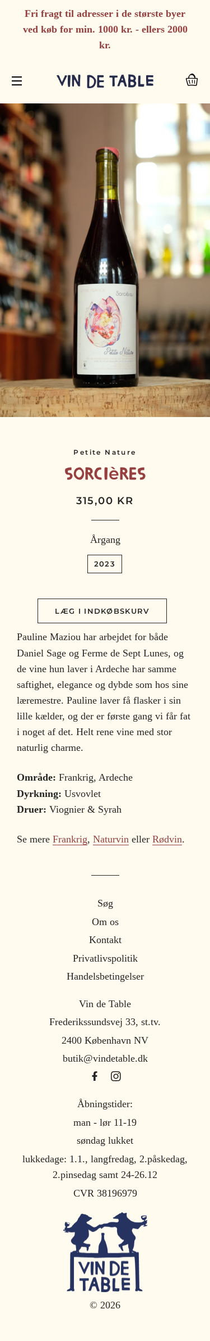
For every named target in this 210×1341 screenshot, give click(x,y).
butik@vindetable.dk (105, 1058)
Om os (105, 921)
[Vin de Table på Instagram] (116, 1076)
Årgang (105, 539)
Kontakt (105, 939)
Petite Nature (104, 452)
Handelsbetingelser (105, 976)
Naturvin (111, 839)
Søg (105, 903)
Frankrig (70, 839)
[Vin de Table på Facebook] (96, 1076)
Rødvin (167, 839)
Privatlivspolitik (105, 958)
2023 (104, 563)
